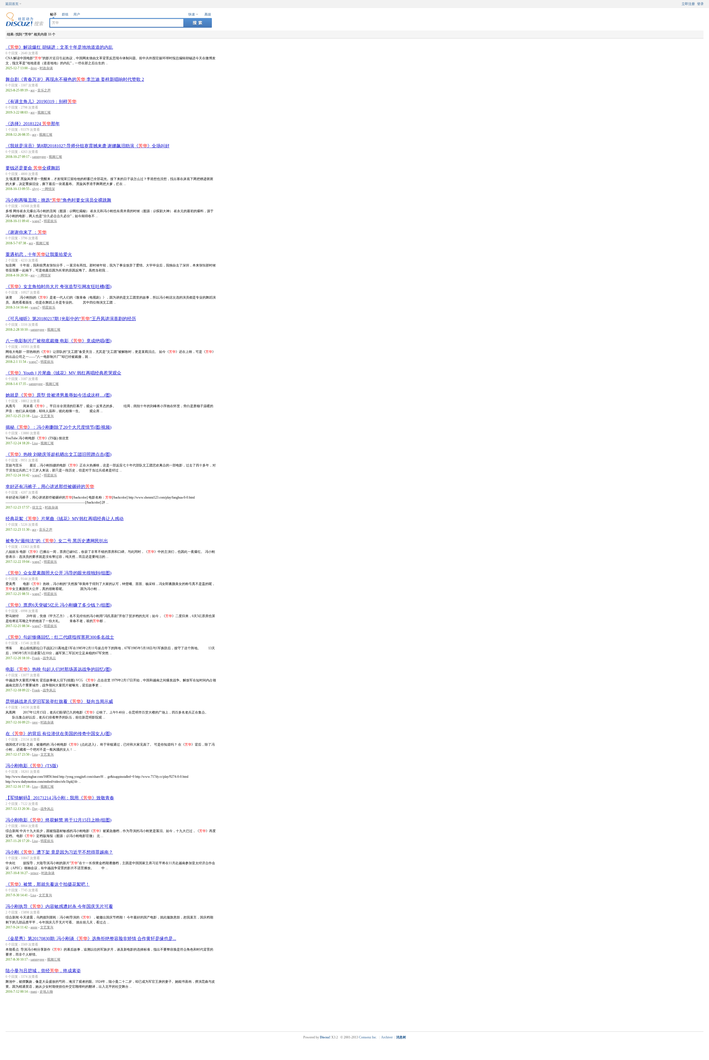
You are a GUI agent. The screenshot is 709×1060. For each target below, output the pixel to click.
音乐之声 (44, 90)
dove (33, 68)
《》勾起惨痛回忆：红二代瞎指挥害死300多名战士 (60, 637)
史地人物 (46, 992)
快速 (191, 14)
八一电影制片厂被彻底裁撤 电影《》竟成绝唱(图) (58, 340)
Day (35, 809)
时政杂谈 (46, 68)
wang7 (36, 221)
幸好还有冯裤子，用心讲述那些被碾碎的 (50, 486)
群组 (65, 14)
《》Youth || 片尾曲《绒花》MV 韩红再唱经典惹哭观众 (63, 373)
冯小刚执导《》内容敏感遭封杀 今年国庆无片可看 (59, 906)
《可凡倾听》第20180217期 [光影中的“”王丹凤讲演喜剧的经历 (71, 318)
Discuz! (325, 1037)
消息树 (401, 1037)
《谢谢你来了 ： (26, 232)
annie (33, 927)
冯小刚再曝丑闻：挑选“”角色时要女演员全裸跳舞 (58, 200)
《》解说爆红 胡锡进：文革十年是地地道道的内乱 (59, 47)
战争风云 (49, 658)
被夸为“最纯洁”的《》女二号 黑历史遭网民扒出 (57, 540)
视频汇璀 (44, 112)
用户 (76, 14)
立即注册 (688, 4)
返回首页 (12, 4)
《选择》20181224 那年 (33, 123)
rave (35, 722)
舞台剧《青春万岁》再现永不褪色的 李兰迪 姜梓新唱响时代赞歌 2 (75, 79)
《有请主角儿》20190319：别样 (41, 101)
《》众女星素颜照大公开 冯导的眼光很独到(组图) (58, 573)
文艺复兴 (47, 416)
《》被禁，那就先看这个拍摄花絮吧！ (48, 884)
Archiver (387, 1037)
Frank (36, 658)
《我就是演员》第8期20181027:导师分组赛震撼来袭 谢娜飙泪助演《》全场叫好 (87, 145)
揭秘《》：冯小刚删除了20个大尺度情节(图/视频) (58, 427)
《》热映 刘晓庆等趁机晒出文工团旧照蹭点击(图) (58, 454)
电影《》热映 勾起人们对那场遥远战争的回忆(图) (58, 669)
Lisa (35, 416)
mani (33, 992)
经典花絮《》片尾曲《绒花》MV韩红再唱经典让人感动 (65, 518)
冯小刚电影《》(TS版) (32, 765)
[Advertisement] (356, 1013)
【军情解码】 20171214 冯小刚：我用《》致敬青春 (60, 797)
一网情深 (48, 189)
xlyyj (35, 189)
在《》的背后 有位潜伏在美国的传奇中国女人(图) (58, 733)
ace (32, 90)
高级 (207, 14)
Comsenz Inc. (368, 1037)
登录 (700, 4)
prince (34, 873)
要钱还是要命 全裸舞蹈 (33, 168)
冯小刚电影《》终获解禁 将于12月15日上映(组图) (58, 820)
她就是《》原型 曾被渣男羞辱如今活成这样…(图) (58, 395)
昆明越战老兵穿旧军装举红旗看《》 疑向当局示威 (59, 701)
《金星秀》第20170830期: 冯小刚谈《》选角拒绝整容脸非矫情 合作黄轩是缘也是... (91, 938)
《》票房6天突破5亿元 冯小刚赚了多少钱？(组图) (58, 605)
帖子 (53, 14)
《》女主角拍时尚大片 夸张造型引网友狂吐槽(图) (58, 286)
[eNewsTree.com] (25, 25)
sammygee (39, 157)
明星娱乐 (50, 221)
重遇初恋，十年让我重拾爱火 (39, 254)
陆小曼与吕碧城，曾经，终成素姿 (43, 970)
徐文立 (37, 507)
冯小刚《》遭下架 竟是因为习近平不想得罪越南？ (59, 852)
